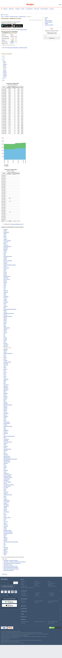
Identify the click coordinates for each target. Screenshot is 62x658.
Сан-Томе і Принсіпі (8, 474)
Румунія (5, 467)
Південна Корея (7, 456)
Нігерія (5, 429)
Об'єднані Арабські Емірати (9, 436)
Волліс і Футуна (7, 279)
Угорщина (6, 524)
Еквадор (5, 314)
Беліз (5, 253)
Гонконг (5, 299)
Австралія (6, 229)
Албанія (5, 233)
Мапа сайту (4, 574)
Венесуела (6, 277)
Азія (45, 19)
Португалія (6, 454)
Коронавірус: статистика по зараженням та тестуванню (14, 561)
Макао (5, 391)
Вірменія (5, 282)
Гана (5, 286)
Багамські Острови (7, 246)
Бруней (5, 266)
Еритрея (5, 317)
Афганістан (6, 244)
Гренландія (6, 302)
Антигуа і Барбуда (7, 240)
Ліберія (5, 380)
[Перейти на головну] (31, 5)
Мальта (5, 399)
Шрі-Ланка (6, 551)
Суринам (5, 498)
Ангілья (5, 237)
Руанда (5, 466)
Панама (5, 447)
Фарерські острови (7, 530)
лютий (4, 62)
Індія (5, 333)
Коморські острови (7, 361)
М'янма (5, 414)
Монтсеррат (6, 413)
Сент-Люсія (6, 487)
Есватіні (5, 319)
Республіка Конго (7, 461)
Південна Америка (48, 21)
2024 (3, 80)
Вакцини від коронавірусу (9, 570)
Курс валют (23, 581)
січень (4, 61)
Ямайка (5, 553)
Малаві (5, 394)
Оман (5, 437)
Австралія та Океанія (49, 24)
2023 (3, 78)
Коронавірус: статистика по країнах (11, 560)
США (5, 468)
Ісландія (5, 339)
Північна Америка (48, 20)
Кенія (5, 356)
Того (4, 513)
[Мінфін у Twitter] (9, 592)
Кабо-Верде (6, 344)
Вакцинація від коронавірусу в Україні (11, 568)
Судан (5, 497)
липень (4, 69)
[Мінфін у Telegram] (5, 592)
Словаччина (6, 491)
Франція (5, 534)
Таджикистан (6, 506)
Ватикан (5, 274)
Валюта (5, 8)
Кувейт (5, 367)
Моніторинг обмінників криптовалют (27, 587)
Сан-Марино (6, 473)
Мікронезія (6, 416)
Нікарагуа (5, 431)
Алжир (5, 234)
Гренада (5, 300)
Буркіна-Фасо (6, 267)
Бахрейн (5, 250)
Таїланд (5, 510)
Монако (5, 410)
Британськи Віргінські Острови (10, 264)
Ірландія (5, 337)
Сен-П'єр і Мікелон (7, 481)
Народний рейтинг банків (52, 586)
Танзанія (5, 508)
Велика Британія (7, 276)
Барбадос (6, 249)
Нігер (5, 427)
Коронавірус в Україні (8, 564)
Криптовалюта (44, 8)
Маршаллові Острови (8, 404)
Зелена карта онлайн (24, 621)
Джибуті (5, 310)
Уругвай (5, 528)
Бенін (5, 254)
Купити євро (36, 602)
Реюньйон (6, 463)
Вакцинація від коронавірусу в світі (10, 566)
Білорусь (5, 272)
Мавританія (6, 387)
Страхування (29, 8)
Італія (5, 341)
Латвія (5, 374)
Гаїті (4, 289)
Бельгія (5, 252)
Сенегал (5, 483)
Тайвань (5, 507)
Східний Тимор (7, 500)
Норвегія (5, 424)
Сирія (5, 490)
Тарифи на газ (50, 584)
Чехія (5, 544)
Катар (5, 354)
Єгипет (5, 323)
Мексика (5, 406)
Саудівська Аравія (7, 476)
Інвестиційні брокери (51, 583)
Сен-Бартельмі (7, 478)
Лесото (5, 376)
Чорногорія (6, 547)
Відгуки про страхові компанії (39, 621)
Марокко (5, 401)
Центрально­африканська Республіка (11, 541)
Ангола (5, 236)
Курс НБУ (22, 583)
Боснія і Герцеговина (8, 260)
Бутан (5, 270)
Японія (5, 554)
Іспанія (5, 340)
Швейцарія (6, 548)
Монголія (5, 411)
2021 (3, 58)
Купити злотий (50, 602)
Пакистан (5, 443)
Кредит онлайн (37, 586)
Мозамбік (5, 407)
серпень (4, 71)
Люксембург (6, 379)
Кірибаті (5, 371)
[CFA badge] (16, 628)
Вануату (5, 273)
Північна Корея (7, 460)
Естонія (5, 320)
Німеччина (6, 433)
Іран (4, 336)
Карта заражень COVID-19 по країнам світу (12, 563)
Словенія (5, 493)
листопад (5, 75)
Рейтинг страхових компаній (53, 621)
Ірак (4, 334)
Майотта (5, 390)
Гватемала (6, 292)
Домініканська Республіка (9, 313)
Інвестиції (36, 8)
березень (5, 64)
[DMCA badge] (55, 627)
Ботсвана (5, 262)
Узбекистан (6, 526)
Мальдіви (5, 397)
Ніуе (4, 434)
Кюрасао (5, 369)
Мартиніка (6, 403)
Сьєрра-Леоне (6, 501)
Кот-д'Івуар (6, 364)
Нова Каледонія (7, 423)
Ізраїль (5, 330)
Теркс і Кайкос (6, 511)
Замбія (5, 326)
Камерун (5, 350)
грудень (4, 76)
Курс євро (49, 581)
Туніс (5, 520)
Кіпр (4, 370)
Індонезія (5, 331)
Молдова (5, 409)
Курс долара (36, 581)
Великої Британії (23, 29)
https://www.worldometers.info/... (17, 224)
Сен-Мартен (6, 480)
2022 (3, 59)
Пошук (15, 582)
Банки (22, 8)
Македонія (6, 393)
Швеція (5, 550)
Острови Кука (6, 439)
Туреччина (6, 521)
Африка (46, 23)
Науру (5, 419)
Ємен (5, 324)
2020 (3, 56)
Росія (5, 464)
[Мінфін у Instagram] (12, 592)
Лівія (4, 383)
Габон (5, 283)
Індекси (52, 8)
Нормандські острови (8, 426)
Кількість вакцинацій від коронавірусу (11, 567)
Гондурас (5, 297)
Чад (4, 543)
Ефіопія (5, 321)
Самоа (5, 471)
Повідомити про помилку (7, 586)
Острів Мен (6, 440)
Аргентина (6, 242)
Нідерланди (6, 430)
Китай (5, 359)
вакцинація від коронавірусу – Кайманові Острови (17, 47)
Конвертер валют (24, 586)
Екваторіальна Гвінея (8, 316)
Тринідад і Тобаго (7, 517)
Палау (5, 444)
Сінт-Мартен (6, 504)
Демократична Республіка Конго (10, 309)
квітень (4, 65)
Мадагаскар (6, 389)
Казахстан (6, 346)
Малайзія (5, 396)
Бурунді (5, 269)
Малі (5, 400)
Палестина (6, 446)
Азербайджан (6, 232)
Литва (5, 377)
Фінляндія (6, 538)
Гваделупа (6, 290)
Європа (46, 17)
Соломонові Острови (8, 494)
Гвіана (5, 293)
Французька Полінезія (8, 533)
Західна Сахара (7, 327)
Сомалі (5, 496)
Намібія (5, 417)
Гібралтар (6, 306)
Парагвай (5, 450)
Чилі (4, 546)
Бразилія (5, 263)
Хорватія (5, 540)
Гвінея (5, 294)
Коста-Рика (6, 363)
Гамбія (5, 284)
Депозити (11, 8)
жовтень (4, 74)
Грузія (5, 304)
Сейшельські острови (8, 477)
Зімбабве (5, 329)
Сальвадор (6, 470)
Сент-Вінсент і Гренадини (9, 484)
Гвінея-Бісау (6, 296)
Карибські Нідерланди (8, 353)
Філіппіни (5, 537)
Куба (5, 366)
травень (4, 66)
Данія (5, 307)
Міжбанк (22, 584)
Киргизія (5, 357)
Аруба (5, 243)
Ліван (5, 381)
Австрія (5, 230)
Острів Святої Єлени (8, 441)
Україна (5, 527)
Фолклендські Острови (8, 531)
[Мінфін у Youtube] (16, 592)
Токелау (5, 514)
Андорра (5, 239)
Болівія (5, 259)
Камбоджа (6, 349)
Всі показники (5, 14)
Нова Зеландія (6, 421)
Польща (5, 453)
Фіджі (5, 536)
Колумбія (5, 360)
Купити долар (23, 602)
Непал (5, 420)
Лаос (5, 373)
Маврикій (5, 386)
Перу (5, 451)
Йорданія (5, 343)
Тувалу (5, 518)
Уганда (5, 523)
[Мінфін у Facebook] (2, 592)
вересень (5, 72)
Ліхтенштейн (6, 384)
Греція (5, 303)
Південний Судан (7, 457)
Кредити (17, 8)
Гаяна (5, 287)
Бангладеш (6, 247)
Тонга (5, 516)
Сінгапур (5, 503)
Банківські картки (37, 583)
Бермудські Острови (8, 256)
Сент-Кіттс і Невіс (7, 486)
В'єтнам (5, 280)
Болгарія (5, 257)
